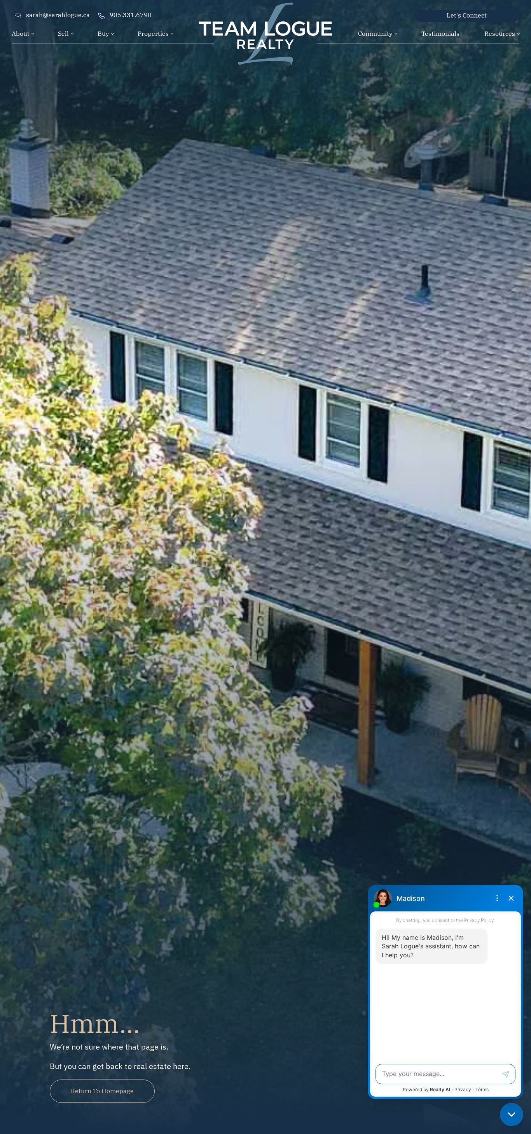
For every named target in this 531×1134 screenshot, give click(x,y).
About (21, 33)
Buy (103, 33)
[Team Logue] (265, 20)
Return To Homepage (102, 1090)
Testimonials (440, 33)
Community (375, 33)
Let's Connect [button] (467, 15)
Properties (153, 33)
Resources (499, 33)
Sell (63, 33)
